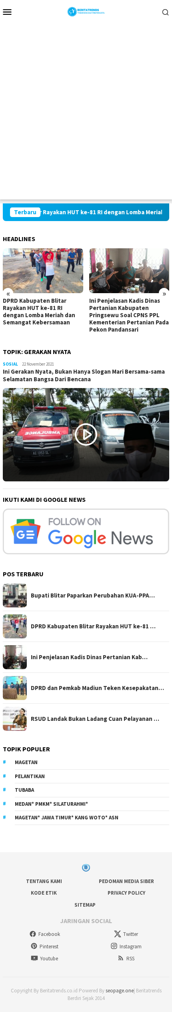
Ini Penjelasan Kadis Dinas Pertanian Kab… (89, 657)
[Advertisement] (86, 113)
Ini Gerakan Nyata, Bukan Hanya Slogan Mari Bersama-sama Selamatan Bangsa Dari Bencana (84, 375)
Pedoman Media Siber (126, 881)
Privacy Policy (126, 892)
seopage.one (120, 990)
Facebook (49, 934)
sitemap (85, 904)
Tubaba (24, 790)
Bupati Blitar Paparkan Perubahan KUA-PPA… (93, 595)
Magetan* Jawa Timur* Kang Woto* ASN (66, 817)
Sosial (10, 364)
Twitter (130, 934)
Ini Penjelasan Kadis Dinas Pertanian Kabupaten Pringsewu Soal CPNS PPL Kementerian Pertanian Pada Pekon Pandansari (129, 315)
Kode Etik (44, 892)
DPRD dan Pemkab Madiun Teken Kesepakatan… (97, 688)
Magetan (26, 762)
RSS (130, 958)
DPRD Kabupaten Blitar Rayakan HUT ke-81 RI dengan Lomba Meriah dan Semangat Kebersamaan (39, 311)
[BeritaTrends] (86, 10)
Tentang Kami (44, 881)
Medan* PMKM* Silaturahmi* (51, 804)
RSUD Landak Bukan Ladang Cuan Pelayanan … (95, 718)
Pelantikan (30, 776)
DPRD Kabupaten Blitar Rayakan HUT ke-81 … (93, 626)
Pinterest (49, 946)
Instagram (131, 946)
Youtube (49, 958)
